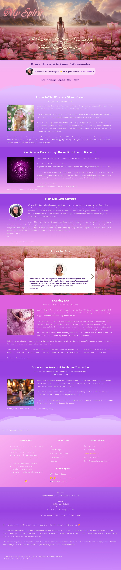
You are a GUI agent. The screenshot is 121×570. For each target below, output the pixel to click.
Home (52, 446)
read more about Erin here (24, 242)
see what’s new (86, 71)
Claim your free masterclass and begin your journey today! (30, 408)
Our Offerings (55, 450)
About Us (53, 461)
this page (77, 515)
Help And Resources (57, 457)
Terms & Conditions (92, 453)
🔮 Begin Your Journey (59, 481)
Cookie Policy (89, 450)
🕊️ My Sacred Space (58, 474)
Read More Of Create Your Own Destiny (22, 189)
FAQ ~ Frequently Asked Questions (97, 461)
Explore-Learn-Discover (59, 453)
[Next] (28, 276)
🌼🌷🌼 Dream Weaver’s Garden (62, 478)
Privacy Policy (89, 446)
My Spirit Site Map (91, 457)
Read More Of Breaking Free (18, 358)
